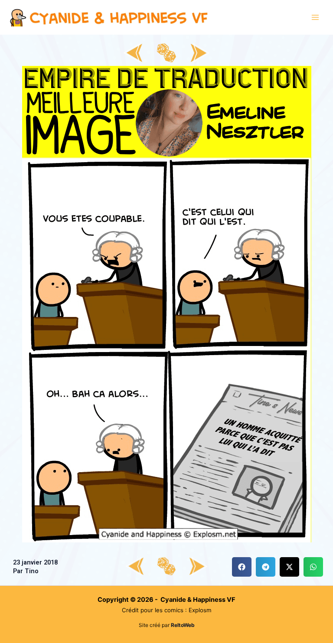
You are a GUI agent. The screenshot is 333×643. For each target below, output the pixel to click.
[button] (241, 567)
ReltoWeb (183, 625)
